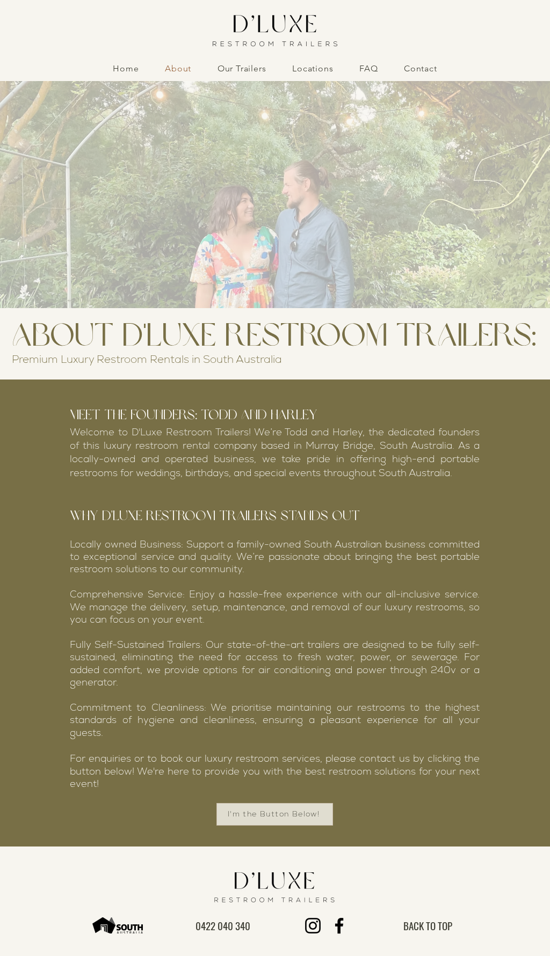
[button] (242, 68)
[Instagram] (312, 925)
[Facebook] (339, 925)
